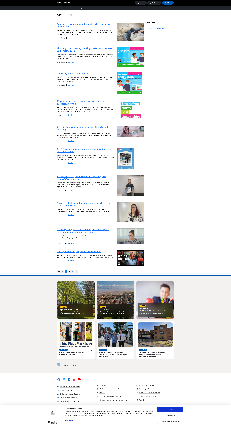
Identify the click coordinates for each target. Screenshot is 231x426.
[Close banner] (187, 407)
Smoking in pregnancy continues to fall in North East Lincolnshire (84, 25)
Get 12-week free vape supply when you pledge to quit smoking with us (85, 150)
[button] (141, 3)
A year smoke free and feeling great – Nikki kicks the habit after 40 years (83, 204)
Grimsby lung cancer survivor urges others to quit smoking (82, 128)
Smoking (71, 62)
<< (59, 272)
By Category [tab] (161, 28)
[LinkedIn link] (69, 379)
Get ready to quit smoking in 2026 (74, 73)
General (70, 38)
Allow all (170, 409)
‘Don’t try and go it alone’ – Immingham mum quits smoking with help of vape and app (83, 231)
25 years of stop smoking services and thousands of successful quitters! (83, 102)
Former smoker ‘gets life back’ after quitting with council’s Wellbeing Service (81, 178)
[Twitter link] (64, 379)
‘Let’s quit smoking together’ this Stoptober (79, 251)
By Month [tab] (151, 28)
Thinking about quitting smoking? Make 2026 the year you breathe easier (84, 49)
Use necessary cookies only (170, 421)
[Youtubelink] (79, 379)
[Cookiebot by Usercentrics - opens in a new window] (53, 422)
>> (76, 272)
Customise (169, 415)
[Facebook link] (59, 379)
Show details (69, 420)
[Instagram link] (74, 379)
